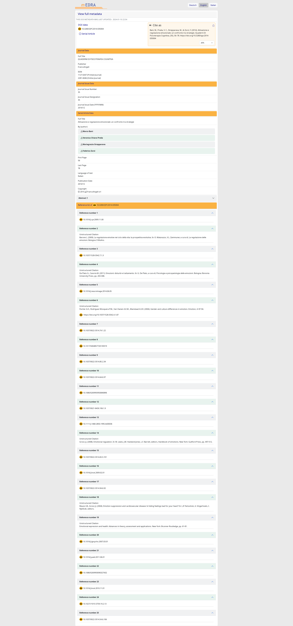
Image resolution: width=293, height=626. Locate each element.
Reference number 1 (88, 213)
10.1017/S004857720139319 (95, 346)
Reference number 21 (89, 550)
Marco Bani (88, 131)
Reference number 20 (89, 535)
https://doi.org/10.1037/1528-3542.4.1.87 (101, 315)
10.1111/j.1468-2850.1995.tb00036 (97, 424)
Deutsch (193, 5)
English (203, 5)
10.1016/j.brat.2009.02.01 (94, 472)
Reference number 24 (89, 597)
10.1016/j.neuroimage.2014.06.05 (97, 291)
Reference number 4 (88, 264)
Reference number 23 (89, 581)
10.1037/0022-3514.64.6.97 (94, 377)
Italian (213, 5)
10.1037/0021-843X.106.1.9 (94, 408)
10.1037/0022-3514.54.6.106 (95, 619)
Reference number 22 (89, 566)
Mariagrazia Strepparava (94, 144)
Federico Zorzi (89, 151)
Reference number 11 (89, 386)
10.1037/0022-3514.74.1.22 (94, 330)
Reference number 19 (89, 517)
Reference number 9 (88, 355)
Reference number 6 (88, 300)
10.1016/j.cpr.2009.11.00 (93, 219)
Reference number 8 (88, 339)
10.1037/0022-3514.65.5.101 (95, 457)
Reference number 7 (88, 324)
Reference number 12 (89, 402)
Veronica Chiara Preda (93, 138)
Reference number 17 (89, 481)
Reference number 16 (89, 466)
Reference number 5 (88, 284)
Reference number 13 (89, 417)
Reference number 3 (88, 248)
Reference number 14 (89, 433)
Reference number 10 (89, 370)
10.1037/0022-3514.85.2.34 (94, 361)
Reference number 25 (89, 612)
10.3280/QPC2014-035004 (93, 29)
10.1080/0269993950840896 (95, 392)
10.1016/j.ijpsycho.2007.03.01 (95, 541)
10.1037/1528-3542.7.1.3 (93, 255)
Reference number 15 (89, 450)
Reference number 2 (88, 228)
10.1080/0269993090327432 (95, 572)
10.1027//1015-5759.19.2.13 (94, 604)
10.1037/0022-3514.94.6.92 (94, 488)
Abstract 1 (83, 198)
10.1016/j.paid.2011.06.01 (94, 557)
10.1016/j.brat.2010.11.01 (94, 588)
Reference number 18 (89, 497)
